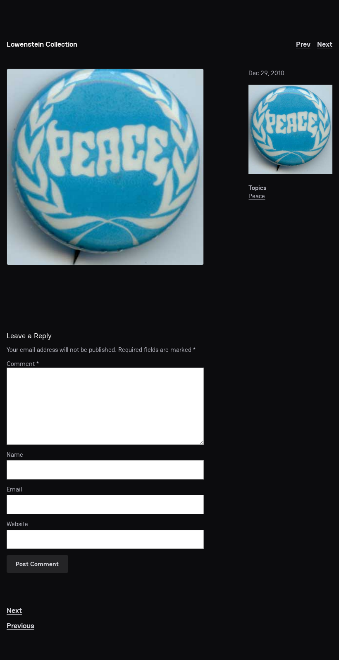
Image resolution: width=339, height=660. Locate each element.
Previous (20, 625)
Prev (303, 44)
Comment (23, 364)
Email (14, 489)
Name (15, 454)
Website (17, 524)
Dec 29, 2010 (266, 73)
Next (324, 44)
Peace (256, 196)
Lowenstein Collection (42, 44)
